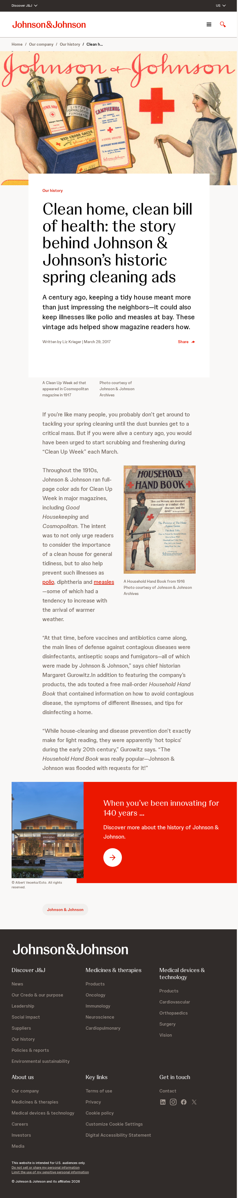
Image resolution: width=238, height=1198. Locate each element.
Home (17, 44)
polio (48, 582)
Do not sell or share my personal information (46, 1167)
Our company (41, 44)
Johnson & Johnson (65, 909)
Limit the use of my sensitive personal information (50, 1172)
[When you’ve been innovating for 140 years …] (55, 830)
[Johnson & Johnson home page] (49, 24)
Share (183, 341)
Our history (70, 44)
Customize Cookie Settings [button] (114, 1124)
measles (104, 582)
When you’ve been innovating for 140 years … (161, 808)
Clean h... (94, 44)
